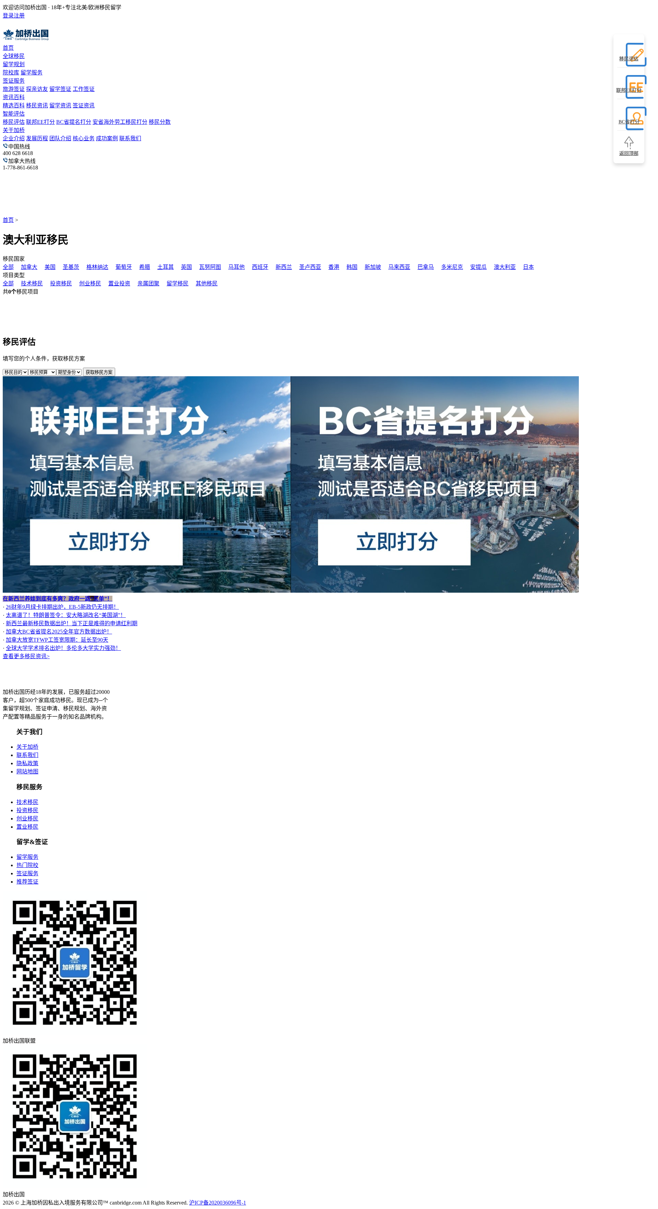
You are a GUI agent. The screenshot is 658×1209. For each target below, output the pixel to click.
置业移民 (27, 827)
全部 (8, 267)
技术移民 (32, 283)
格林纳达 (97, 267)
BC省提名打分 (73, 122)
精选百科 (14, 105)
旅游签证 (14, 89)
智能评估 (14, 114)
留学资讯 (60, 105)
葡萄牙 (123, 267)
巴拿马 (425, 267)
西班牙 (260, 267)
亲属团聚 (148, 283)
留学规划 (14, 64)
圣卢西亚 (310, 267)
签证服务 (14, 81)
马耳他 (236, 267)
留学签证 (60, 89)
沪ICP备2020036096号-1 (217, 1203)
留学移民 (177, 283)
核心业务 (84, 138)
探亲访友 (37, 89)
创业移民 (90, 283)
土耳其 (165, 267)
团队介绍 (60, 138)
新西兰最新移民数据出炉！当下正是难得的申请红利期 (71, 623)
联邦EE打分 (40, 122)
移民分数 (160, 122)
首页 (8, 48)
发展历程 (37, 138)
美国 (50, 267)
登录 (8, 16)
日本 (528, 267)
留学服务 (31, 72)
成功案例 (107, 138)
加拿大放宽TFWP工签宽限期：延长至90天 (57, 640)
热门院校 (27, 865)
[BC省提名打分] (435, 591)
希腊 (144, 267)
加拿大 (29, 267)
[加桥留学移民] (43, 678)
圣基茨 (71, 267)
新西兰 (284, 267)
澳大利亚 (505, 267)
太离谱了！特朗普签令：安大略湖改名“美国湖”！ (66, 615)
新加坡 (373, 267)
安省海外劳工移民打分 (120, 122)
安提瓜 (478, 267)
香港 (333, 267)
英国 (186, 267)
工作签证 (84, 89)
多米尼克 (452, 267)
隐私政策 (27, 763)
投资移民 (61, 283)
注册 (19, 16)
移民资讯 (37, 105)
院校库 (11, 72)
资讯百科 (14, 97)
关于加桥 (14, 130)
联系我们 (130, 138)
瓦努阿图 (210, 267)
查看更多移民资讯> (26, 656)
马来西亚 (399, 267)
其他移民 (207, 283)
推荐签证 (27, 882)
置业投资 (119, 283)
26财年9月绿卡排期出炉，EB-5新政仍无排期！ (62, 607)
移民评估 (14, 122)
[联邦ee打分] (147, 591)
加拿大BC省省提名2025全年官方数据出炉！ (59, 632)
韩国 (351, 267)
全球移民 (14, 56)
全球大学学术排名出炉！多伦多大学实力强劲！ (63, 648)
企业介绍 (14, 138)
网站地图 (27, 771)
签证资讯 (84, 105)
